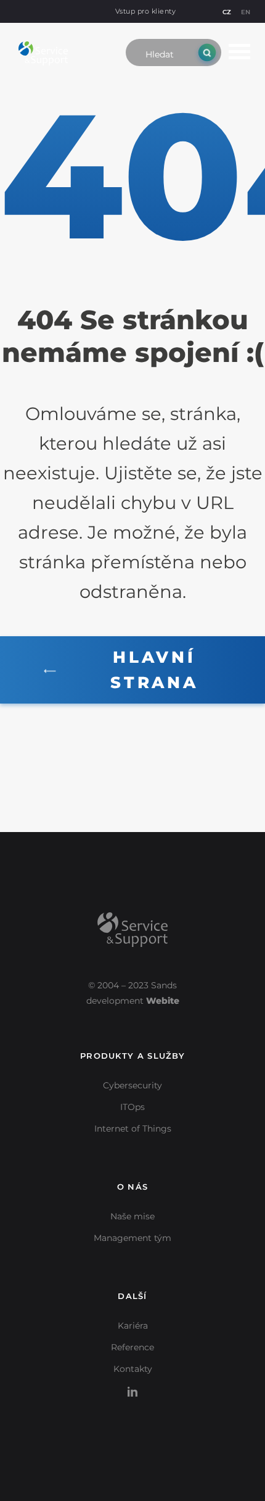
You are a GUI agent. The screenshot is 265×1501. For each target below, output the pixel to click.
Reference (132, 1347)
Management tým (132, 1237)
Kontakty (132, 1368)
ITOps (132, 1106)
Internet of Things (132, 1128)
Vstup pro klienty (145, 11)
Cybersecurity (132, 1085)
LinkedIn (132, 1384)
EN (245, 12)
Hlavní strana (154, 669)
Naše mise (132, 1216)
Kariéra (133, 1325)
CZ (226, 12)
